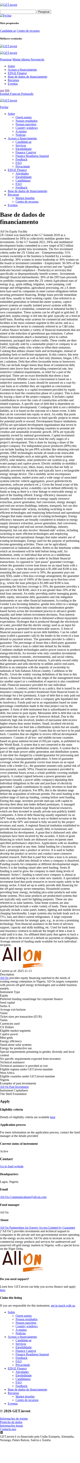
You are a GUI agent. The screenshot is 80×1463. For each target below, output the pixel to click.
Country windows (27, 127)
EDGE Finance (17, 73)
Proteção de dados (11, 1422)
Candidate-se (8, 30)
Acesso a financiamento (22, 69)
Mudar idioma (21, 59)
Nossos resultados (26, 120)
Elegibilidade (24, 149)
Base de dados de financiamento (27, 76)
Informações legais (11, 1425)
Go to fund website (11, 1166)
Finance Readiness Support (32, 156)
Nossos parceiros (26, 124)
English (5, 93)
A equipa (21, 131)
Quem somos (24, 117)
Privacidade (23, 166)
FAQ (19, 163)
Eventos (13, 83)
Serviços (21, 145)
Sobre (11, 66)
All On (4, 978)
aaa (2, 90)
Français (15, 93)
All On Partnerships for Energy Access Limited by (37, 1227)
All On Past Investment (14, 1087)
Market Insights (25, 198)
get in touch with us (63, 1305)
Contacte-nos (8, 1429)
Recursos (13, 80)
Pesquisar (6, 59)
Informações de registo (14, 1418)
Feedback (21, 159)
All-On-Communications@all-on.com (23, 1197)
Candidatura (23, 180)
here (52, 1117)
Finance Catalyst (26, 152)
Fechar (4, 107)
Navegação (37, 59)
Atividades (22, 173)
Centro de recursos (28, 30)
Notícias (21, 134)
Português (27, 93)
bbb (7, 90)
